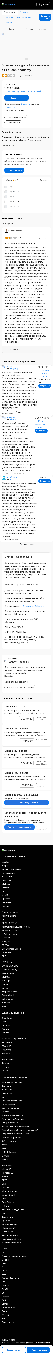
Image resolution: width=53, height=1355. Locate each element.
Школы (12, 29)
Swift (4, 1148)
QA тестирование (10, 1108)
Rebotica (6, 1053)
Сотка (5, 1070)
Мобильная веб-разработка (15, 1126)
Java (4, 1263)
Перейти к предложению (26, 803)
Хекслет (6, 906)
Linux (4, 1184)
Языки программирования (15, 1256)
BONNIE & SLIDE (10, 966)
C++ (4, 1267)
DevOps (5, 1156)
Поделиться (14, 122)
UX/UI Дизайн (9, 1152)
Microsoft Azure (9, 1191)
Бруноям (6, 898)
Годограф (6, 1050)
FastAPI (5, 1289)
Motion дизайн (9, 1228)
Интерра (6, 980)
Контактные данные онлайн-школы (22, 585)
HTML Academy (9, 934)
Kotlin (4, 1144)
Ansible (5, 1187)
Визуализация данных (13, 1209)
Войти (46, 4)
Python (5, 1206)
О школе (8, 22)
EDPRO (5, 945)
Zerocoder (7, 902)
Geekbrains (7, 880)
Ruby (4, 1271)
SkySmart (6, 1025)
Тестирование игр (11, 1235)
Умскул (5, 1067)
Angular (5, 1285)
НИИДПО (6, 938)
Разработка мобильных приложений (20, 1130)
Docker (5, 1111)
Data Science (8, 1202)
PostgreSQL (7, 1173)
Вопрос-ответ (24, 17)
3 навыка (25, 104)
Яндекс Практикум (11, 869)
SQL (4, 1213)
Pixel (4, 1022)
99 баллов (7, 1042)
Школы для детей (13, 1012)
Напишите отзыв (13, 154)
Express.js (6, 1311)
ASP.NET (6, 1315)
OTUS (5, 895)
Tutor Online (8, 1059)
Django (5, 1304)
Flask (4, 1318)
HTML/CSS (7, 1089)
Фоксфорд (7, 1018)
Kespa (5, 865)
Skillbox (5, 887)
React (4, 1282)
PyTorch (6, 1220)
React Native (8, 1322)
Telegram (39, 606)
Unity (4, 1248)
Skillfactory (7, 884)
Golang (5, 1260)
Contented (6, 952)
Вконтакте (28, 606)
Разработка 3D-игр (11, 1239)
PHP (4, 1274)
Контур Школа (9, 916)
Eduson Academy (26, 29)
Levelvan (6, 862)
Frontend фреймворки (13, 1119)
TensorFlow (7, 1217)
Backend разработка (12, 1100)
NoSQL (5, 1159)
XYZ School (7, 962)
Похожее (8, 17)
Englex (5, 984)
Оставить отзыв (45, 17)
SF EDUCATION (9, 930)
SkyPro (5, 891)
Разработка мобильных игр (15, 1133)
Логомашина (8, 873)
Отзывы (24, 12)
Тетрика (6, 1063)
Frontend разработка (12, 1082)
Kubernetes (7, 1165)
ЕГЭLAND (6, 1046)
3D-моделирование (11, 1242)
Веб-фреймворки (10, 1278)
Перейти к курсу (39, 1350)
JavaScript (7, 1093)
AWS (4, 1198)
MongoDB (6, 1169)
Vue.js (4, 1293)
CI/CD (4, 1180)
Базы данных (8, 1104)
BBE (4, 956)
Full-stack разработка (12, 1115)
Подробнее (45, 386)
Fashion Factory (9, 969)
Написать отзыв (14, 170)
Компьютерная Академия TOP (17, 927)
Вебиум (5, 1029)
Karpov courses (9, 991)
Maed (4, 1006)
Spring (5, 1300)
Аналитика (9, 107)
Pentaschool (8, 995)
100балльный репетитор (14, 1039)
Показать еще (27, 544)
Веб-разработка (10, 1122)
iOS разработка (9, 1141)
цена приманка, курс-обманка (19, 243)
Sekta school (8, 999)
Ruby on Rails (8, 1307)
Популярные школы (14, 856)
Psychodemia (8, 973)
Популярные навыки (14, 1077)
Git (3, 1097)
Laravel (5, 1296)
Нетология (7, 876)
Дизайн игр (7, 1231)
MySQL (5, 1176)
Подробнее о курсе (12, 132)
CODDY (5, 1032)
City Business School (11, 949)
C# (3, 1252)
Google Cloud (8, 1195)
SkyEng (5, 919)
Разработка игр (9, 1224)
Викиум (5, 988)
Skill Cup (6, 977)
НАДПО (6, 941)
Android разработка (11, 1137)
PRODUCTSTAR (9, 923)
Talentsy (6, 1002)
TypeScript (7, 1086)
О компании (10, 12)
